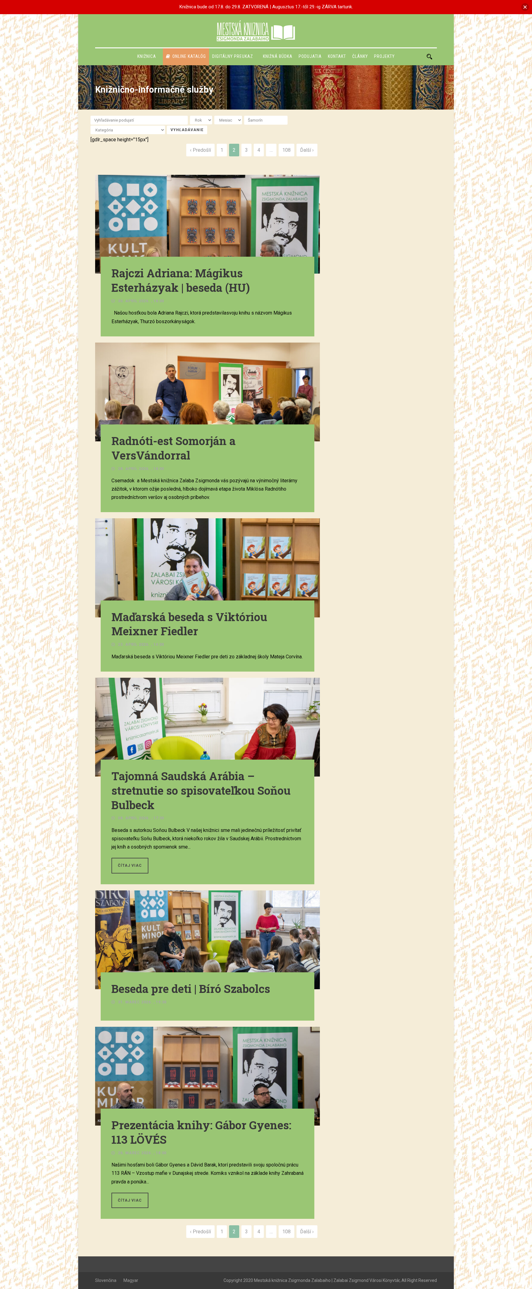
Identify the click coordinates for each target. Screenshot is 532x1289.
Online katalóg (189, 56)
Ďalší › (307, 150)
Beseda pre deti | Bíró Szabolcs (190, 988)
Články (360, 56)
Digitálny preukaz (232, 56)
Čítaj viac (130, 865)
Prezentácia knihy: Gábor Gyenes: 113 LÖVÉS (201, 1132)
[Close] (525, 7)
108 (286, 150)
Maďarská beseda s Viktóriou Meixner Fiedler (189, 624)
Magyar (130, 1280)
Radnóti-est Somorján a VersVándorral (173, 448)
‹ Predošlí (200, 150)
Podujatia (310, 56)
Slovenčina (105, 1280)
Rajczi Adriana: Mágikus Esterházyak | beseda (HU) (180, 280)
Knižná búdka (277, 56)
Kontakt (337, 56)
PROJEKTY (384, 56)
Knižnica (146, 56)
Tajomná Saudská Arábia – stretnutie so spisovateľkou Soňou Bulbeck (201, 790)
